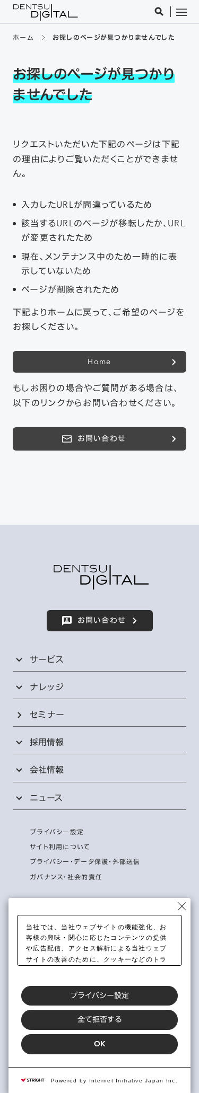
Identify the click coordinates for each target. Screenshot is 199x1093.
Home (99, 361)
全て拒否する (99, 1019)
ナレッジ (47, 687)
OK (100, 1043)
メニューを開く (181, 12)
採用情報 (47, 742)
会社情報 (47, 769)
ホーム (23, 37)
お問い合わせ (101, 438)
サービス (47, 659)
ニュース (46, 797)
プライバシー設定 (99, 995)
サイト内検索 (159, 12)
